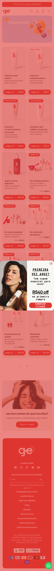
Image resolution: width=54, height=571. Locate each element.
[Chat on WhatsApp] (48, 565)
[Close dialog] (51, 263)
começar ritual (40, 305)
